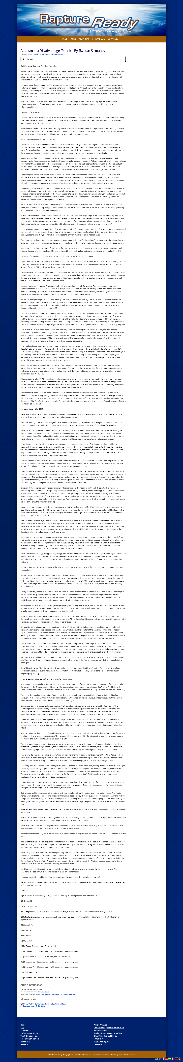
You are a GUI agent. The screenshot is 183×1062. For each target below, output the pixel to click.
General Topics (100, 1044)
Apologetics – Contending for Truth (108, 1033)
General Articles (57, 54)
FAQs (73, 39)
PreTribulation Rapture (30, 1033)
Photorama (98, 39)
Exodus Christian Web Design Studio (111, 1055)
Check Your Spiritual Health (105, 1036)
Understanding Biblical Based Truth (109, 1027)
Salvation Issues (100, 1030)
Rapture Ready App (102, 1041)
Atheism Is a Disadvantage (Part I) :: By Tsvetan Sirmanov (55, 994)
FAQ (22, 1027)
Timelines (84, 39)
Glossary (113, 39)
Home (64, 39)
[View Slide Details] (91, 20)
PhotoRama (25, 1041)
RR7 (43, 54)
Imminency (98, 1039)
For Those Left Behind (30, 1039)
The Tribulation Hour (29, 1036)
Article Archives (100, 1025)
